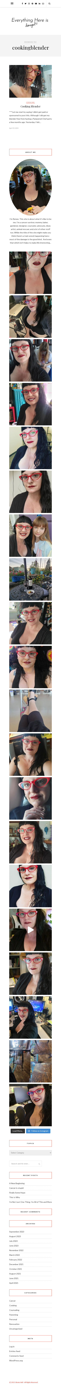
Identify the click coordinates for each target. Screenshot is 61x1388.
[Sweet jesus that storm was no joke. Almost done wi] (30, 623)
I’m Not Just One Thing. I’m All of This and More (30, 1202)
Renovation (14, 1324)
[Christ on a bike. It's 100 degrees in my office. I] (30, 273)
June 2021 (13, 1278)
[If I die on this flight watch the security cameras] (30, 842)
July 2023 (13, 1241)
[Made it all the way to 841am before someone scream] (30, 973)
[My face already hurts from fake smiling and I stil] (30, 1105)
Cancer (12, 1301)
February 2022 (15, 1259)
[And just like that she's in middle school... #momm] (30, 535)
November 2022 (16, 1250)
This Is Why (14, 1197)
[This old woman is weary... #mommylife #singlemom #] (30, 798)
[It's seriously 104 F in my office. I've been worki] (30, 667)
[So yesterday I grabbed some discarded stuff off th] (30, 1061)
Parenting (13, 1315)
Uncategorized (15, 1329)
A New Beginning (17, 1183)
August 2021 (15, 1273)
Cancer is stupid (16, 1188)
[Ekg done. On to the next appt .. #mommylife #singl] (30, 492)
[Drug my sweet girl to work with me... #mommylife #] (30, 360)
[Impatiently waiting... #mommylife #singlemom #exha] (30, 711)
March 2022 (14, 1255)
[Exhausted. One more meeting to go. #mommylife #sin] (30, 754)
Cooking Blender (30, 106)
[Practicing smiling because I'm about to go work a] (30, 404)
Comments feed (16, 1356)
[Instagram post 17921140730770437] (30, 930)
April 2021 (13, 1283)
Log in (11, 1346)
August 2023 (15, 1236)
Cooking (30, 102)
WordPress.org (16, 1360)
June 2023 (13, 1245)
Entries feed (14, 1351)
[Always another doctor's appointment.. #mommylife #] (30, 886)
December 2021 (16, 1264)
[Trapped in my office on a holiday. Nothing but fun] (30, 316)
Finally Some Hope (17, 1192)
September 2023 (16, 1231)
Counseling (14, 1310)
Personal (13, 1319)
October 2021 (15, 1269)
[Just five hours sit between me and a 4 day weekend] (30, 448)
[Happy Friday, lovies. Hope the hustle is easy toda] (30, 1017)
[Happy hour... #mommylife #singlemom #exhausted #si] (30, 579)
